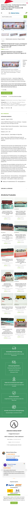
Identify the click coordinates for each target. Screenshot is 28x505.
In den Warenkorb (6, 93)
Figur (2, 103)
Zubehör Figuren (21, 105)
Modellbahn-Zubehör (5, 104)
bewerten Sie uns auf (11, 459)
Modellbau (12, 104)
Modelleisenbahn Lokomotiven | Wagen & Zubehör (15, 39)
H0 (9, 103)
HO (12, 103)
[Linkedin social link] (9, 108)
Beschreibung (5, 113)
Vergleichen (4, 96)
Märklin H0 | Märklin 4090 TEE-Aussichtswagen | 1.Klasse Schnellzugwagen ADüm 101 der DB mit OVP (20, 213)
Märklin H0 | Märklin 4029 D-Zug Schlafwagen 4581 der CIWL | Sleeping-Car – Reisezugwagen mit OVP (20, 236)
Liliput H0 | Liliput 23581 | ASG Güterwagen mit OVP (20, 307)
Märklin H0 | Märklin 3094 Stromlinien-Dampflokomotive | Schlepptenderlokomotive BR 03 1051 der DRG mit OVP (7, 331)
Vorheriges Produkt (1, 41)
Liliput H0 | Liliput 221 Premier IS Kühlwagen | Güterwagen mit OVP (7, 308)
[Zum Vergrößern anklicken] (3, 30)
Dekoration (14, 102)
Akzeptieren (14, 502)
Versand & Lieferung (6, 188)
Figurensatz (6, 103)
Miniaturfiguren (16, 103)
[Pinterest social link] (8, 108)
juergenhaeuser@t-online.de (15, 444)
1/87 (10, 102)
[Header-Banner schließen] (26, 1)
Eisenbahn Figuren (21, 102)
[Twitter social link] (6, 108)
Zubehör (6, 78)
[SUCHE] (25, 16)
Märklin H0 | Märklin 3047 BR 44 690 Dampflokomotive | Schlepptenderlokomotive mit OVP (20, 285)
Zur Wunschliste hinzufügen (15, 96)
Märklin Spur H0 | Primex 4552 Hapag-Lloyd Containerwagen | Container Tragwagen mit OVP (20, 261)
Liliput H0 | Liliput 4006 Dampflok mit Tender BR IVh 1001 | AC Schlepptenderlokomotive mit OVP (7, 237)
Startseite (3, 39)
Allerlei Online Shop (11, 452)
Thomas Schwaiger (11, 464)
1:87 (8, 102)
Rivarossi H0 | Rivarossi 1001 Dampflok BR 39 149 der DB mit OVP (7, 260)
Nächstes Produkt (4, 41)
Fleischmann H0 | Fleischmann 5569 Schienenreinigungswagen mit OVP (7, 285)
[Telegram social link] (11, 108)
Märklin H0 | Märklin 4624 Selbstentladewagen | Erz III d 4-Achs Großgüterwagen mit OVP (7, 213)
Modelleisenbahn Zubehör (20, 104)
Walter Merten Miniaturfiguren (7, 105)
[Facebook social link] (5, 108)
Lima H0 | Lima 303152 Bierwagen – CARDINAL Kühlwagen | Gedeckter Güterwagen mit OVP (20, 331)
